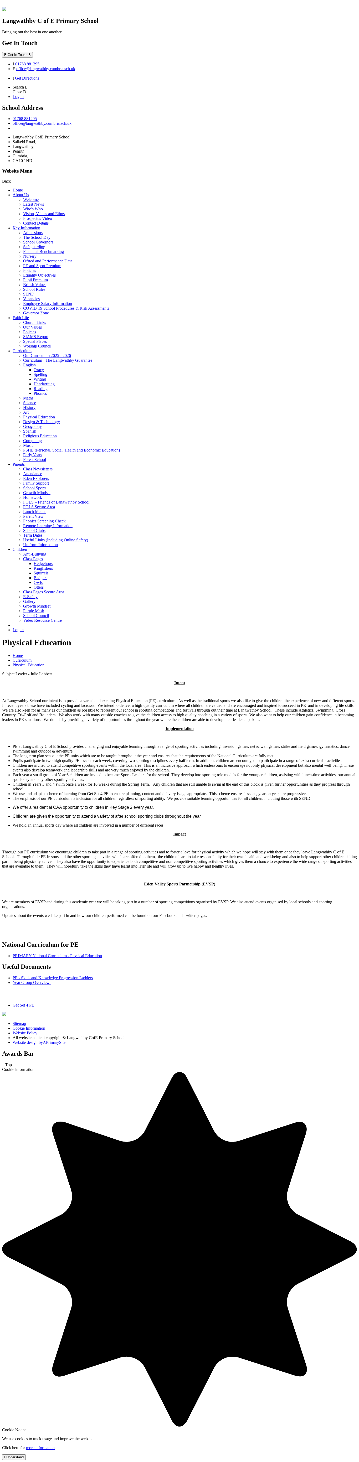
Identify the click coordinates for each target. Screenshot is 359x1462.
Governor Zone (36, 313)
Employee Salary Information (47, 303)
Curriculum (22, 351)
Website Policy (25, 1033)
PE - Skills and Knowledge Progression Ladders (53, 978)
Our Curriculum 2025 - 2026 (47, 355)
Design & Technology (41, 421)
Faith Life (21, 317)
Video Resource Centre (42, 620)
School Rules (34, 289)
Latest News (33, 204)
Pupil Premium (35, 280)
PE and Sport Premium (42, 265)
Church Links (34, 322)
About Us (21, 195)
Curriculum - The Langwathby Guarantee (57, 360)
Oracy (39, 369)
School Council (36, 615)
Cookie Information (29, 1028)
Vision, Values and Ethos (44, 213)
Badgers (40, 578)
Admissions (33, 232)
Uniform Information (40, 544)
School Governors (38, 242)
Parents (19, 464)
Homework (32, 497)
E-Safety (30, 596)
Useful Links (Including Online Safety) (55, 540)
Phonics (40, 393)
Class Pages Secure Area (43, 592)
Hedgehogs (43, 563)
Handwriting (44, 384)
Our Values (32, 327)
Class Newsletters (38, 469)
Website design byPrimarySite (39, 1042)
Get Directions (27, 78)
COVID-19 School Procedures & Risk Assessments (66, 308)
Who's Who (33, 209)
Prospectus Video (37, 218)
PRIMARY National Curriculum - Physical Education (57, 955)
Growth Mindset (36, 492)
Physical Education (39, 417)
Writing (40, 379)
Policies (29, 270)
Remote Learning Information (48, 525)
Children (20, 549)
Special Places (35, 341)
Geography (32, 426)
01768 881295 (27, 64)
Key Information (26, 228)
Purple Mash (33, 611)
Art (26, 412)
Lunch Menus (34, 511)
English (29, 365)
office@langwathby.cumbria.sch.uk (45, 68)
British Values (34, 284)
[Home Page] (4, 9)
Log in (18, 96)
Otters (39, 587)
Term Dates (32, 535)
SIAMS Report (35, 336)
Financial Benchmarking (43, 251)
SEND (28, 294)
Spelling (40, 374)
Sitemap (19, 1023)
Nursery (30, 256)
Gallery (29, 601)
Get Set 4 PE (23, 1005)
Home (18, 190)
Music (28, 445)
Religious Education (40, 436)
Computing (32, 440)
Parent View (33, 516)
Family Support (36, 483)
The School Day (36, 237)
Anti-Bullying (34, 554)
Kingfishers (43, 568)
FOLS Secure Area (39, 507)
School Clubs (34, 530)
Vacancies (31, 299)
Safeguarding (34, 247)
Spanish (29, 431)
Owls (38, 582)
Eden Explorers (36, 478)
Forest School (34, 459)
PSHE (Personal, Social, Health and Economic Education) (71, 450)
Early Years (32, 455)
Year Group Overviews (32, 982)
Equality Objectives (39, 275)
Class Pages (33, 559)
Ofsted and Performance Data (47, 261)
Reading (41, 388)
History (29, 407)
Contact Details (36, 223)
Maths (28, 398)
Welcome (31, 199)
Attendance (32, 473)
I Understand (14, 1457)
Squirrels (41, 573)
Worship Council (37, 346)
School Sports (34, 488)
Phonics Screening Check (44, 521)
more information (40, 1447)
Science (29, 403)
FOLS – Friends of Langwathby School (56, 502)
